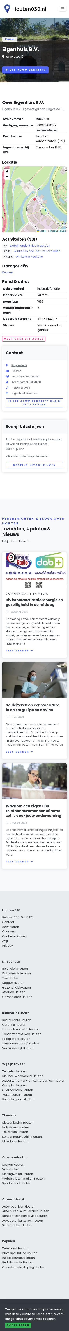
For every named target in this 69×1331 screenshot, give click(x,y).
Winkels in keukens (29, 257)
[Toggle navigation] (63, 9)
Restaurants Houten (16, 1020)
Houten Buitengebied (25, 376)
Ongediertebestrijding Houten (23, 1267)
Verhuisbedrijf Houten (17, 1048)
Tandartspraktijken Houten (21, 1034)
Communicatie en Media (27, 594)
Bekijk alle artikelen (14, 541)
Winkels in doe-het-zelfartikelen (37, 251)
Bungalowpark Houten (18, 1099)
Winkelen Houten (14, 1071)
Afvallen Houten (13, 992)
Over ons (8, 931)
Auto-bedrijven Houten (18, 1206)
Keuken (10, 39)
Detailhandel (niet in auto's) (30, 246)
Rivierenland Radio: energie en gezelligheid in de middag (34, 602)
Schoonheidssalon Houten (21, 1029)
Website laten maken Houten (23, 1179)
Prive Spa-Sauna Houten (19, 1253)
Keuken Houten (13, 1164)
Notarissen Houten (15, 1127)
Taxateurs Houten (15, 1132)
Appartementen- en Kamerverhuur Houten (33, 1081)
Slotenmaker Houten (17, 1225)
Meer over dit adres (24, 338)
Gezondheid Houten (16, 987)
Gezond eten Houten (17, 997)
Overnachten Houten (17, 1090)
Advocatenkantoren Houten (22, 1220)
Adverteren (10, 927)
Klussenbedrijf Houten (17, 1122)
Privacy (7, 945)
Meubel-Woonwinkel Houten (22, 1076)
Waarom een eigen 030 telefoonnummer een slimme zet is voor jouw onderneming (33, 810)
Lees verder (17, 650)
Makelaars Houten (15, 1141)
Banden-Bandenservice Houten (25, 1216)
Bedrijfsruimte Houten (17, 1262)
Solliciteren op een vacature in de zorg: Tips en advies (32, 707)
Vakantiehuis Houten (17, 1095)
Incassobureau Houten (18, 1258)
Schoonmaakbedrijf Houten (22, 1137)
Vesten (16, 371)
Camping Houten (14, 1085)
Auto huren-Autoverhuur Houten (25, 1211)
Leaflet (42, 230)
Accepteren (18, 1325)
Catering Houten (14, 1025)
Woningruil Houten (15, 1248)
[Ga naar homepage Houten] (24, 9)
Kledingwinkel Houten (17, 1174)
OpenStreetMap (58, 230)
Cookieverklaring (14, 936)
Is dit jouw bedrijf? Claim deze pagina (34, 402)
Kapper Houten (13, 983)
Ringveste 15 (15, 56)
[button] (34, 199)
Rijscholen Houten (15, 969)
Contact (8, 922)
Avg (5, 941)
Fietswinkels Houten (16, 973)
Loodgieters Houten (16, 1039)
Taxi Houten (10, 978)
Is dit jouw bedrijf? (25, 69)
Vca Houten (10, 1169)
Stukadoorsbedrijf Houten (20, 1043)
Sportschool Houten (16, 1183)
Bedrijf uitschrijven (34, 465)
